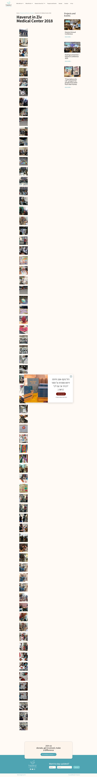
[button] (71, 376)
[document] (48, 388)
